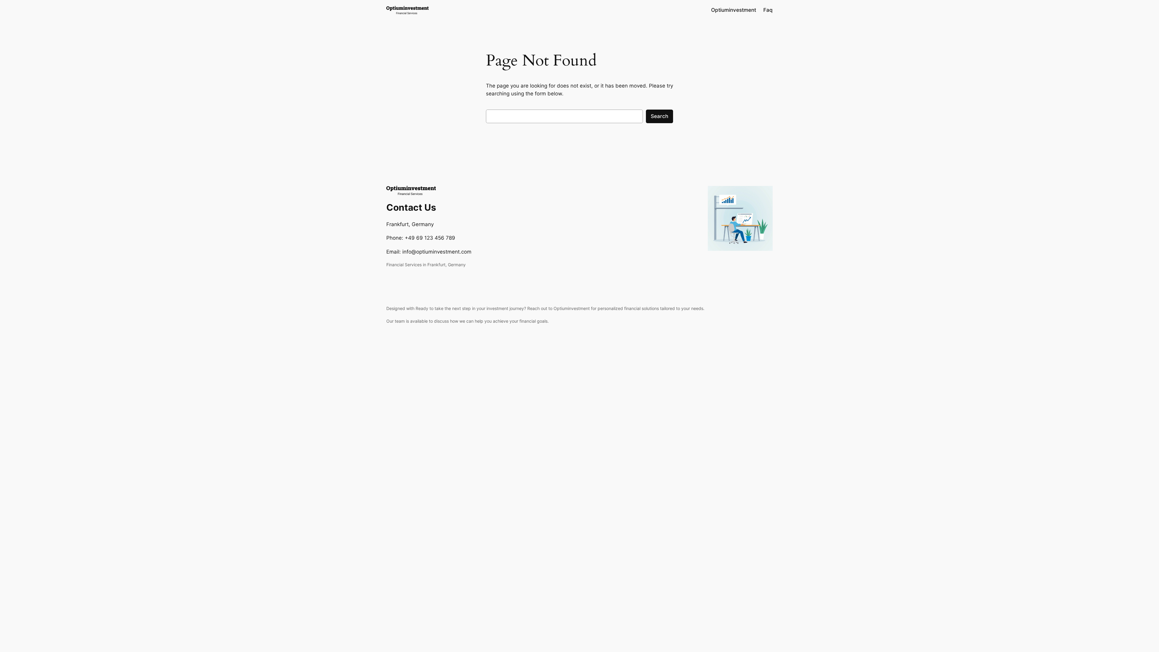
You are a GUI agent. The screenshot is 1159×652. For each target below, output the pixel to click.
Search (659, 116)
